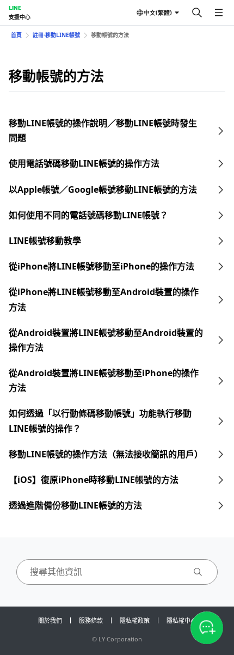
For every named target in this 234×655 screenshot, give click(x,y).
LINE (15, 7)
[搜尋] (197, 12)
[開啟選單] (219, 12)
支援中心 (19, 17)
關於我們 (50, 620)
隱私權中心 (181, 620)
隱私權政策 (135, 620)
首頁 (16, 35)
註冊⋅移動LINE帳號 (56, 35)
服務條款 (91, 620)
